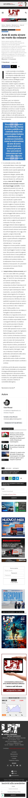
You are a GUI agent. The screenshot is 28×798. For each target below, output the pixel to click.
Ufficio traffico (3, 449)
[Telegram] (17, 478)
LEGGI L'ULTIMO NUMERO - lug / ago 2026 (12, 612)
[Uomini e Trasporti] (14, 13)
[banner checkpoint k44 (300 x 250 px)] (13, 608)
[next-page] (5, 464)
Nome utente (14, 568)
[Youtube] (17, 765)
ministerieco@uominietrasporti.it (12, 419)
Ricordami (15, 582)
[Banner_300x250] (8, 511)
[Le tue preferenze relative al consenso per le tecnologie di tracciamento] (2, 795)
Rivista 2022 (4, 29)
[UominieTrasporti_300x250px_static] (13, 557)
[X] (6, 478)
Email (3, 489)
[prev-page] (3, 464)
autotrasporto (16, 468)
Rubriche (8, 25)
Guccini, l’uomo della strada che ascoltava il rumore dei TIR (17, 447)
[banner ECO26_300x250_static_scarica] (20, 511)
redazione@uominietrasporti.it (17, 748)
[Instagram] (20, 765)
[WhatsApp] (10, 478)
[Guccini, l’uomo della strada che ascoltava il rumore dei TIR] (5, 447)
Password (14, 573)
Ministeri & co (15, 25)
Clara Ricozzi (6, 62)
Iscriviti (14, 498)
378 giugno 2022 (11, 29)
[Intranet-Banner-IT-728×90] (14, 21)
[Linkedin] (13, 478)
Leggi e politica (3, 442)
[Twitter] (14, 765)
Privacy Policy (12, 494)
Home (3, 25)
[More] (19, 66)
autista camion (8, 468)
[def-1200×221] (14, 6)
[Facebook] (3, 478)
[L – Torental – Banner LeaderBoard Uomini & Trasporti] (14, 561)
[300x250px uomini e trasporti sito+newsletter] (13, 536)
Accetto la (9, 494)
